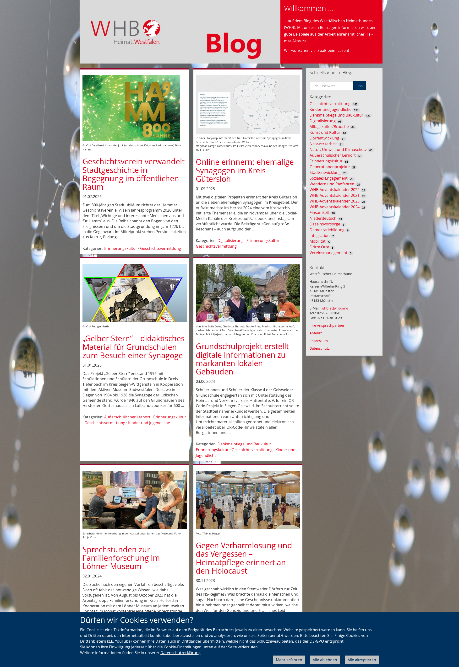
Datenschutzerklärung (180, 652)
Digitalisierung (231, 240)
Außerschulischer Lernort (127, 417)
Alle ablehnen (325, 659)
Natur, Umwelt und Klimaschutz (338, 149)
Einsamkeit (319, 212)
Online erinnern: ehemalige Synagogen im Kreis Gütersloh (245, 170)
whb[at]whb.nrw (335, 308)
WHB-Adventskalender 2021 (335, 195)
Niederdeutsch (323, 218)
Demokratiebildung (327, 229)
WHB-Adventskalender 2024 (335, 206)
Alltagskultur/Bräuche (329, 126)
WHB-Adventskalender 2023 (335, 201)
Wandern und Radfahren (332, 184)
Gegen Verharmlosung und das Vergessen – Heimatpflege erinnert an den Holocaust (244, 558)
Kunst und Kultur (325, 132)
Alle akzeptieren (362, 659)
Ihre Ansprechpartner (327, 325)
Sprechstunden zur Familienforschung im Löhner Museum (121, 557)
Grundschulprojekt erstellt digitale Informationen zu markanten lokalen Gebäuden (242, 359)
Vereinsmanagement (328, 252)
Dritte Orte (319, 247)
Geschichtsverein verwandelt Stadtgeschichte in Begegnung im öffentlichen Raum (133, 174)
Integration (320, 235)
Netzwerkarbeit (323, 143)
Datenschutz (320, 348)
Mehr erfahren (289, 659)
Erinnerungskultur (120, 248)
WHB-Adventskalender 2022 (335, 189)
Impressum (319, 340)
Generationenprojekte (330, 166)
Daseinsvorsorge (325, 224)
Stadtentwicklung (325, 172)
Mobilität (318, 241)
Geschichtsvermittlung (160, 248)
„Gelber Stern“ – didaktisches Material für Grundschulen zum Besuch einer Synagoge (133, 346)
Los (359, 85)
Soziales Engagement (329, 178)
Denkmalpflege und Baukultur (244, 444)
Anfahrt (316, 333)
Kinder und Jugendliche (149, 422)
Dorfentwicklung (324, 138)
